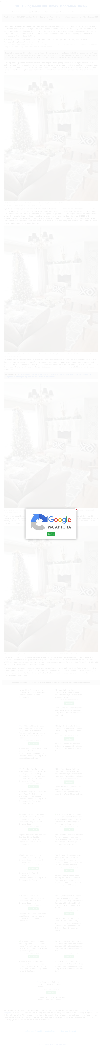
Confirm (51, 534)
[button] (51, 523)
